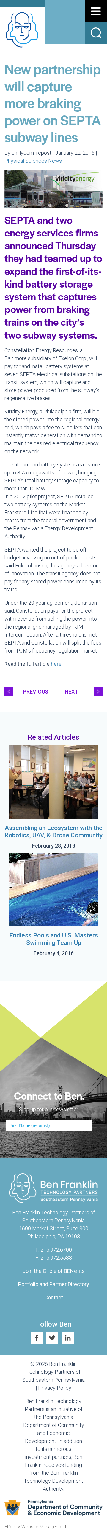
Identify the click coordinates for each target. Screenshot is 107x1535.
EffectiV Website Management (35, 1526)
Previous (35, 692)
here (56, 664)
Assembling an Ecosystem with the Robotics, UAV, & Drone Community (53, 831)
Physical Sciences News (33, 161)
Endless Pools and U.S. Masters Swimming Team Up (53, 939)
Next (71, 692)
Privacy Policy (54, 1388)
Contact (53, 1297)
